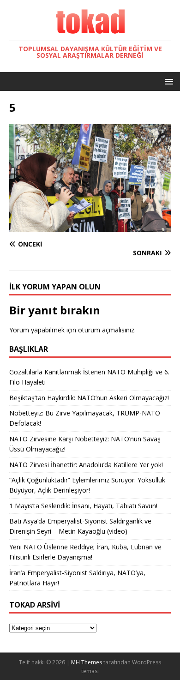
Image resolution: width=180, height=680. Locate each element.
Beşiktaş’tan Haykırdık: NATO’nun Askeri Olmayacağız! (89, 397)
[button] (167, 81)
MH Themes (86, 662)
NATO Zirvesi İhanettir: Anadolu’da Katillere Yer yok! (86, 464)
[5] (90, 226)
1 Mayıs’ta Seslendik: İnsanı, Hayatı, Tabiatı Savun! (83, 505)
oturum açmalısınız (106, 329)
